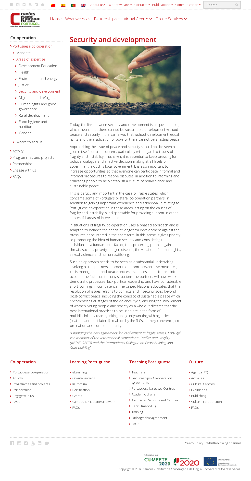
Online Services (169, 19)
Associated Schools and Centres (155, 400)
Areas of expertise (30, 59)
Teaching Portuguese (150, 362)
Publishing (198, 396)
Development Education (38, 65)
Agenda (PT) (199, 372)
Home (56, 19)
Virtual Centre (136, 19)
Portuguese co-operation (32, 46)
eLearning (79, 372)
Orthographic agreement (149, 418)
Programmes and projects (33, 157)
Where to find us (29, 142)
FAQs (17, 176)
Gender (25, 133)
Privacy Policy (193, 443)
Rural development (34, 115)
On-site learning (83, 378)
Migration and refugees (37, 97)
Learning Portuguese (90, 362)
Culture (196, 362)
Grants (77, 396)
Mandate (23, 52)
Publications (161, 4)
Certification (81, 390)
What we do (76, 19)
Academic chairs (143, 394)
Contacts (141, 4)
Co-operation (23, 37)
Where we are (119, 4)
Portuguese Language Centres (153, 388)
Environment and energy (38, 78)
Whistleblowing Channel (223, 443)
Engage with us (24, 170)
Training (137, 412)
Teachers (138, 372)
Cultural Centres (202, 384)
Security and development (39, 91)
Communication (187, 4)
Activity (18, 151)
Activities (197, 378)
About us (97, 4)
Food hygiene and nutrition (33, 124)
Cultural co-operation (206, 402)
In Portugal (80, 384)
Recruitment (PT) (144, 406)
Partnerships (106, 19)
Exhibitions (199, 390)
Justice (24, 85)
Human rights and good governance (37, 106)
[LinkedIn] (41, 443)
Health (24, 72)
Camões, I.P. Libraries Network (93, 402)
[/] (25, 19)
